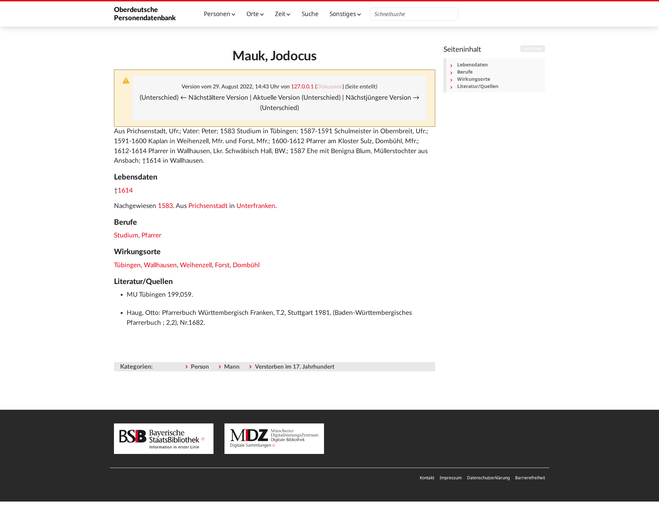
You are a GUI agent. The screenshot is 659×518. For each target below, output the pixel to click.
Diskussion (329, 86)
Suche (310, 14)
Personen (218, 14)
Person (200, 367)
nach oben (532, 49)
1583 (165, 206)
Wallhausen (160, 265)
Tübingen (127, 265)
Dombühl (246, 265)
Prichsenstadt (208, 206)
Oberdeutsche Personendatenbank (145, 14)
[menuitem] (427, 478)
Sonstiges (343, 14)
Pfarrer (151, 235)
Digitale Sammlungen (250, 445)
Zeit (281, 14)
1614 (125, 190)
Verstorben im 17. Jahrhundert (294, 367)
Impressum (451, 478)
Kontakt (427, 478)
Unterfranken (255, 206)
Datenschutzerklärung (488, 478)
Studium (126, 235)
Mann (232, 367)
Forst (222, 265)
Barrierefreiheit (530, 478)
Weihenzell (196, 265)
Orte (253, 14)
